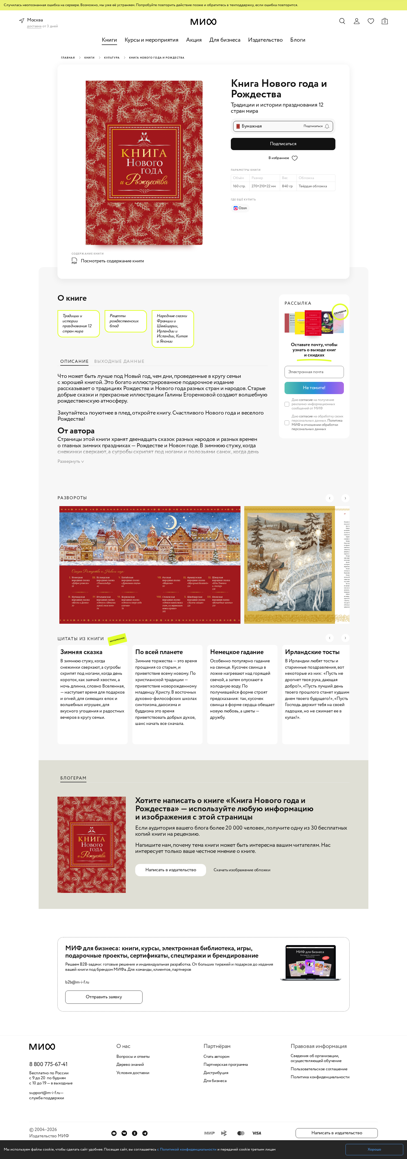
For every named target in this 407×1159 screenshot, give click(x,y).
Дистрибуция (216, 1073)
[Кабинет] (356, 21)
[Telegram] (145, 1133)
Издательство (265, 40)
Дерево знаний (130, 1064)
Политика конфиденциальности (320, 1077)
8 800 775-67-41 (48, 1065)
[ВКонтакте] (124, 1133)
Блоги (297, 40)
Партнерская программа (226, 1064)
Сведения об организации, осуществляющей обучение (316, 1059)
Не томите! (314, 387)
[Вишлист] (370, 21)
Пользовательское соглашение (319, 1069)
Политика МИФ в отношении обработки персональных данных (317, 425)
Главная (68, 58)
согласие (306, 400)
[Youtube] (114, 1133)
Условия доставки (132, 1073)
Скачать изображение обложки (242, 870)
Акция (194, 40)
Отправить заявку (104, 997)
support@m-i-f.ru (44, 1093)
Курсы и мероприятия (152, 40)
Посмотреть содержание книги (112, 261)
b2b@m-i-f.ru (77, 982)
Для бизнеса (224, 40)
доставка (34, 26)
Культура (112, 58)
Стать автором (216, 1056)
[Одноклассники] (134, 1133)
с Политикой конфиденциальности (186, 1149)
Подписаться (283, 143)
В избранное (279, 158)
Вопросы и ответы (133, 1056)
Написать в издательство (170, 870)
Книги (109, 40)
